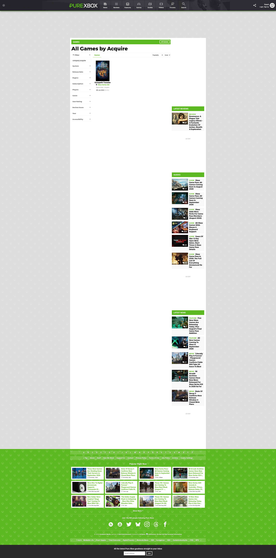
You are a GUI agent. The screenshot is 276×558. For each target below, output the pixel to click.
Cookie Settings (186, 458)
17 (185, 189)
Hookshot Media (105, 534)
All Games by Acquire (99, 48)
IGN (152, 540)
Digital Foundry (128, 540)
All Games (164, 42)
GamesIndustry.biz (180, 540)
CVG (191, 540)
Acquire (106, 87)
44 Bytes (142, 534)
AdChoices (152, 534)
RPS (197, 540)
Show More (137, 511)
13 (185, 263)
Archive (175, 458)
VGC (169, 540)
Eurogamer (160, 540)
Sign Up (266, 7)
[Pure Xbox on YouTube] (120, 525)
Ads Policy (166, 458)
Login (261, 7)
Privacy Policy (141, 458)
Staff (99, 458)
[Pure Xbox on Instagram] (147, 525)
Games (76, 42)
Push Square (101, 540)
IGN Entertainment (124, 534)
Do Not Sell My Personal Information (169, 534)
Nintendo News (143, 540)
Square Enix (99, 87)
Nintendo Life (88, 540)
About (92, 458)
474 (185, 232)
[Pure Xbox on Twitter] (129, 525)
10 (185, 202)
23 (185, 245)
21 (185, 123)
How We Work (108, 458)
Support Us (120, 458)
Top (86, 458)
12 (185, 380)
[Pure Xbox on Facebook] (165, 525)
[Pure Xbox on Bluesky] (138, 525)
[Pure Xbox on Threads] (156, 525)
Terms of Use (154, 458)
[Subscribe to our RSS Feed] (111, 525)
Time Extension (114, 540)
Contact (130, 458)
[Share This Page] (254, 5)
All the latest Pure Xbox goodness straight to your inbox (138, 549)
